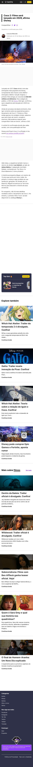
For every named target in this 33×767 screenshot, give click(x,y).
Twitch (4, 718)
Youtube (4, 722)
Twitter (4, 720)
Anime (3, 694)
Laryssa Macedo (12, 34)
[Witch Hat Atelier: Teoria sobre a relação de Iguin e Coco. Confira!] (16, 400)
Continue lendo (7, 343)
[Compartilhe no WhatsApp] (18, 25)
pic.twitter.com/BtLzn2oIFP (15, 136)
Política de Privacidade (11, 757)
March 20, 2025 (10, 139)
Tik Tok (4, 715)
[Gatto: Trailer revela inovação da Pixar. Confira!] (16, 359)
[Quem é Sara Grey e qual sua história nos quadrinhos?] (16, 616)
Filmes (3, 696)
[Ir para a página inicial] (8, 2)
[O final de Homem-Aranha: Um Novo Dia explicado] (16, 661)
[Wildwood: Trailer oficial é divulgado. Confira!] (16, 535)
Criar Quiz (29, 2)
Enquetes (4, 732)
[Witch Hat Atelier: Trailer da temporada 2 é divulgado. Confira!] (16, 316)
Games (4, 699)
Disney (18, 102)
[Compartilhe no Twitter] (16, 25)
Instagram (5, 713)
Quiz (3, 730)
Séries (3, 703)
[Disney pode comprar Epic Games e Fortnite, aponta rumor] (16, 441)
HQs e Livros (5, 701)
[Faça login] (25, 2)
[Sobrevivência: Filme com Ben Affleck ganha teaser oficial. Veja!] (16, 575)
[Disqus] (16, 227)
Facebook (5, 711)
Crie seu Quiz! (25, 279)
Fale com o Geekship (25, 757)
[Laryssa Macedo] (3, 36)
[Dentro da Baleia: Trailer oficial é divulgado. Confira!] (16, 492)
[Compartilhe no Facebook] (13, 25)
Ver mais (28, 479)
